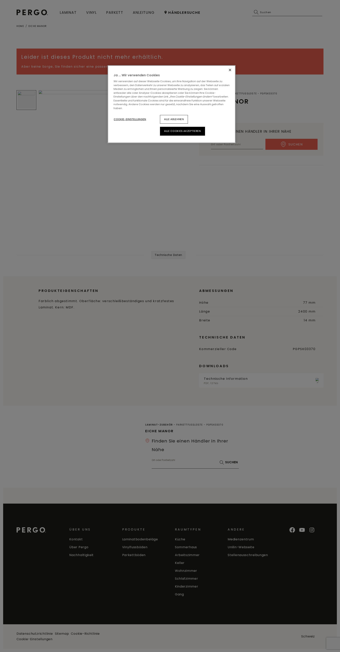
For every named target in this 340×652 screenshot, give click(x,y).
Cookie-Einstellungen (130, 119)
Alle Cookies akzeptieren (182, 131)
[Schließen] (230, 70)
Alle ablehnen (174, 119)
